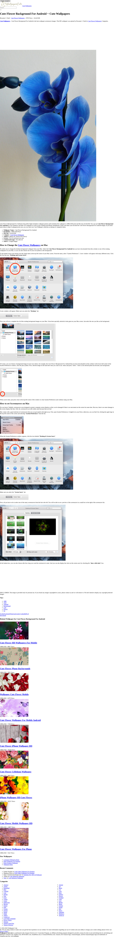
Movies (6, 904)
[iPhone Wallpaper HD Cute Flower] (14, 793)
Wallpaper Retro (8, 864)
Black (60, 888)
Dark (60, 893)
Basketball (6, 888)
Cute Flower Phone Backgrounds (15, 668)
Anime (5, 886)
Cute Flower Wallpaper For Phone (16, 849)
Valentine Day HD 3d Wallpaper (32, 875)
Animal (61, 885)
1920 (5, 603)
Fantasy (61, 894)
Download (3, 615)
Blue (5, 889)
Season (6, 910)
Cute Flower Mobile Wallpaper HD (16, 823)
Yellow (6, 915)
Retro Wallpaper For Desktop (12, 861)
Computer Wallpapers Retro (11, 860)
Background (7, 606)
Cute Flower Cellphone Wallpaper (15, 772)
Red (60, 909)
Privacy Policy (8, 920)
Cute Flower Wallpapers (18, 18)
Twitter (2, 614)
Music (60, 904)
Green (5, 901)
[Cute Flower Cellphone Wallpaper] (14, 768)
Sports (5, 912)
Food (5, 898)
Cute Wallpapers (27, 6)
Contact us (7, 917)
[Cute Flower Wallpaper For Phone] (14, 845)
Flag (5, 896)
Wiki (5, 878)
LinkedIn (23, 614)
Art (60, 886)
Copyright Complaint (9, 918)
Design (6, 894)
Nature (5, 906)
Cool (60, 891)
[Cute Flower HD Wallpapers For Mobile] (14, 639)
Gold (60, 899)
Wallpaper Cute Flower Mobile (14, 694)
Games (5, 899)
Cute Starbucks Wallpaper (17, 876)
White (5, 914)
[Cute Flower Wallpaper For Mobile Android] (14, 716)
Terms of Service (8, 925)
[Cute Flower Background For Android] (57, 136)
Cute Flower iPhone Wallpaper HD (16, 746)
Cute (5, 607)
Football (61, 898)
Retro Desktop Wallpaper (11, 863)
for (4, 611)
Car (60, 889)
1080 (5, 601)
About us (61, 915)
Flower (6, 609)
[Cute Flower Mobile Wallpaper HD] (14, 819)
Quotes (6, 909)
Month (61, 902)
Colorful (6, 891)
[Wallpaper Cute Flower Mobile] (14, 690)
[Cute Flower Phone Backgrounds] (14, 665)
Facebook (7, 614)
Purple (60, 907)
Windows (61, 914)
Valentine (61, 912)
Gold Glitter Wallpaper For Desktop (24, 871)
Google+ (18, 614)
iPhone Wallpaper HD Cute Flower (16, 797)
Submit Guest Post (9, 923)
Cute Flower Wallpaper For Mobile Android (20, 720)
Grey (60, 901)
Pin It (27, 614)
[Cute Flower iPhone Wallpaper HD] (14, 742)
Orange (61, 906)
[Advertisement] (53, 35)
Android (6, 604)
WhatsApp (13, 614)
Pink (5, 907)
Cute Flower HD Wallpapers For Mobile (18, 643)
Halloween (7, 902)
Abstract (6, 885)
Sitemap (6, 922)
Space (60, 910)
